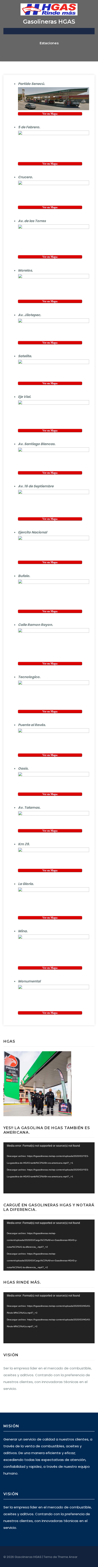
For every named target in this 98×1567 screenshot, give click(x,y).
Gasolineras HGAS (49, 21)
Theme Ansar (67, 1557)
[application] (49, 1167)
